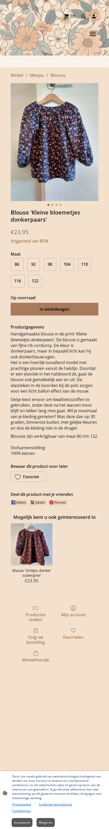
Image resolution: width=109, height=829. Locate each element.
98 (50, 264)
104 (67, 264)
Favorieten (73, 637)
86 (17, 264)
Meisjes (37, 75)
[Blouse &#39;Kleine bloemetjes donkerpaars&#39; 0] (54, 142)
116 (17, 281)
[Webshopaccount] (94, 16)
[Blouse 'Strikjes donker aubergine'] (31, 544)
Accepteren (22, 822)
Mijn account (73, 614)
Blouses (58, 75)
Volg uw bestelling (35, 639)
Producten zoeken (36, 617)
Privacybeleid (21, 804)
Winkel (17, 75)
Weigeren (45, 822)
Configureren (21, 811)
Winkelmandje (35, 659)
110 (84, 264)
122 (35, 281)
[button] (29, 477)
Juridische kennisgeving (55, 804)
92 (33, 264)
